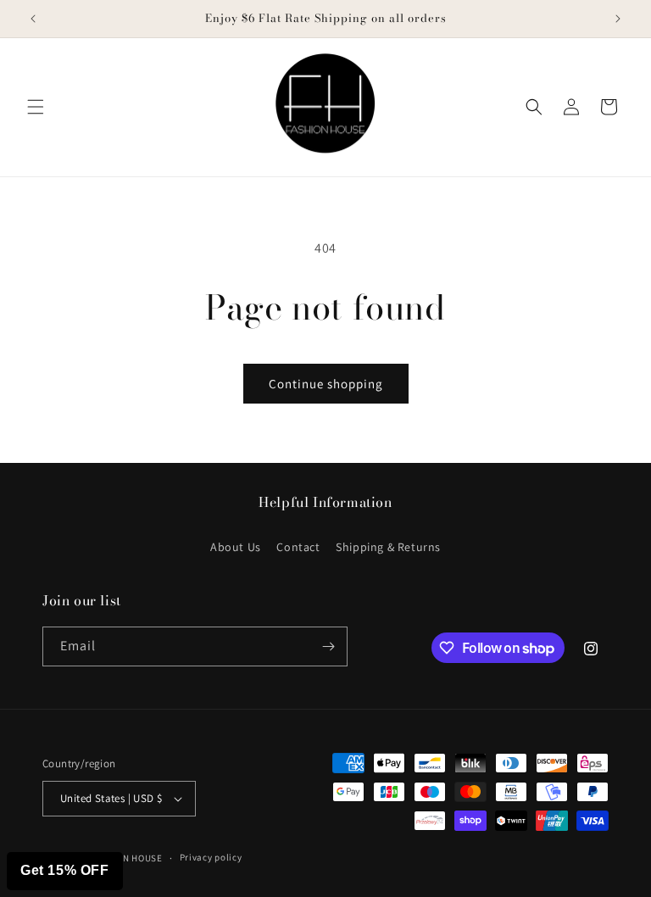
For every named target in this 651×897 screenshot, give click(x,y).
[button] (35, 106)
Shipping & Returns (388, 546)
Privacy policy (211, 857)
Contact (298, 546)
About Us (235, 546)
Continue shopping (326, 384)
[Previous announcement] (33, 18)
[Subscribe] (328, 646)
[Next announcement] (618, 18)
